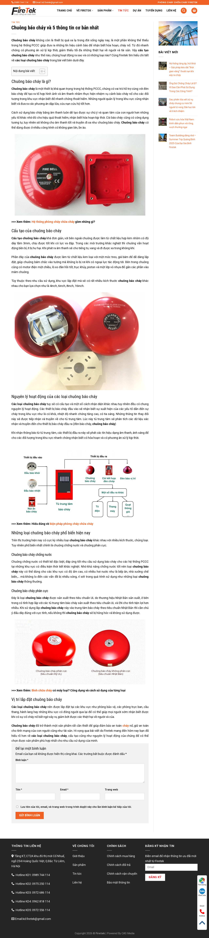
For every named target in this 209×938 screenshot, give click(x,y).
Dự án (137, 10)
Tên (19, 789)
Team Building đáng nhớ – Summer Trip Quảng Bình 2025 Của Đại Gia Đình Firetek (182, 141)
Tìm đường (202, 885)
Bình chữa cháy (42, 690)
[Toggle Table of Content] (40, 71)
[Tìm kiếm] (184, 11)
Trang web (111, 789)
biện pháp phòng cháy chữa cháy (71, 523)
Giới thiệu (78, 856)
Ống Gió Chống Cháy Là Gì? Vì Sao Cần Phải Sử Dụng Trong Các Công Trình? (183, 87)
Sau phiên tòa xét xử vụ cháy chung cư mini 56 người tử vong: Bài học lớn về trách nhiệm (182, 105)
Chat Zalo (202, 895)
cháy (125, 725)
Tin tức (123, 10)
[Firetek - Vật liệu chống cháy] (30, 10)
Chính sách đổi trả (118, 865)
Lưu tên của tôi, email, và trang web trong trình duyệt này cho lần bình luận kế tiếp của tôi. (76, 806)
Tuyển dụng (153, 10)
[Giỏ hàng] (194, 11)
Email (64, 789)
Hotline (202, 916)
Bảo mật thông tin (118, 882)
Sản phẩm (79, 865)
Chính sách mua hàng (121, 856)
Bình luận (22, 760)
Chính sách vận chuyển (122, 873)
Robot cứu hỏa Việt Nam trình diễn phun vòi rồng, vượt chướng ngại (181, 123)
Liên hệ (171, 10)
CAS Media (128, 933)
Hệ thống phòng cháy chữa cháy (53, 221)
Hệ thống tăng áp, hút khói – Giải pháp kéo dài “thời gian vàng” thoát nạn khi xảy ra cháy (182, 69)
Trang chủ (64, 10)
